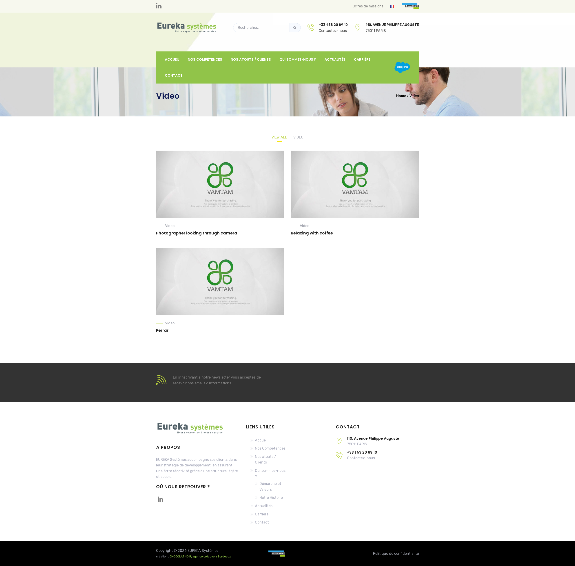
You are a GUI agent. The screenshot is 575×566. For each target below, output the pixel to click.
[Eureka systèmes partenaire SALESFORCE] (402, 67)
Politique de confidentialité (396, 553)
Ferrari (163, 330)
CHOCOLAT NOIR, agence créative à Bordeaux (200, 556)
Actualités (335, 59)
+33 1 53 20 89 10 (333, 25)
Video (170, 226)
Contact (174, 75)
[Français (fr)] (392, 6)
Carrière (362, 59)
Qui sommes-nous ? (297, 59)
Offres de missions (368, 6)
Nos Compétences (205, 59)
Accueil (172, 59)
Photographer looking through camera (196, 233)
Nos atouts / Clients (251, 59)
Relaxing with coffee (312, 233)
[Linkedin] (158, 6)
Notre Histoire (271, 497)
